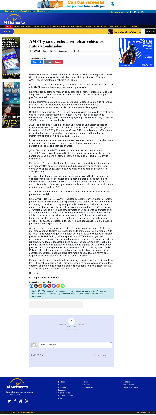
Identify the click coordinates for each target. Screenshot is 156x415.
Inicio (8, 27)
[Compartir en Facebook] (73, 51)
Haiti (86, 382)
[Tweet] (77, 51)
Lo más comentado (99, 26)
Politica (61, 385)
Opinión (110, 26)
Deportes (36, 26)
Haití (116, 26)
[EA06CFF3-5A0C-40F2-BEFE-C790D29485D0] (11, 105)
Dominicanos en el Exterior (60, 26)
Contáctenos (132, 26)
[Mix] (58, 286)
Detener (58, 62)
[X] (36, 286)
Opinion (87, 385)
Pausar (48, 62)
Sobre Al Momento (130, 387)
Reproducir (37, 62)
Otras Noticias (19, 26)
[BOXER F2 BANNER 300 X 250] (136, 52)
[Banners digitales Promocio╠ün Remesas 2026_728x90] (78, 4)
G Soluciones (150, 412)
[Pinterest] (49, 286)
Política (28, 26)
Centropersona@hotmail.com (44, 277)
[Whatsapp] (63, 286)
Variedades (87, 26)
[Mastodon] (54, 286)
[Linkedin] (45, 286)
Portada (61, 382)
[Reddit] (40, 286)
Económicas (45, 26)
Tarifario (123, 26)
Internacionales (76, 26)
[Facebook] (31, 286)
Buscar (152, 31)
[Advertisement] (56, 304)
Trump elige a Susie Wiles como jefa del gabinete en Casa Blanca (120, 32)
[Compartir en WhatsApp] (69, 51)
